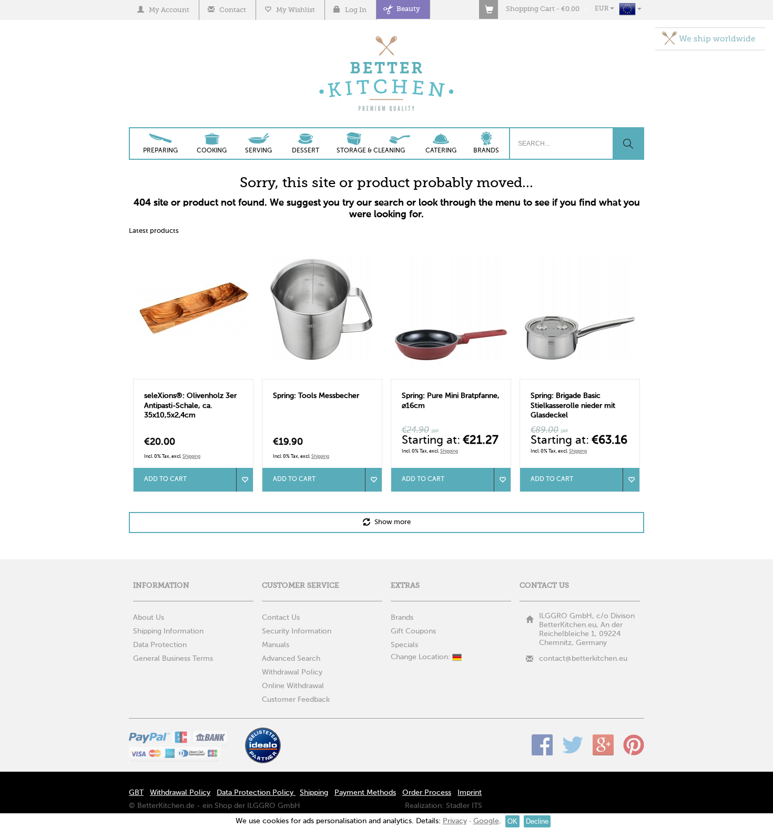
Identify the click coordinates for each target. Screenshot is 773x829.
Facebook (542, 744)
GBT (136, 792)
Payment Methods (365, 792)
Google (603, 744)
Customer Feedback (296, 699)
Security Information (296, 631)
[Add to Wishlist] (244, 480)
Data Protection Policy (256, 792)
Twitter (572, 744)
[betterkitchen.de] (387, 37)
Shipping (191, 456)
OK (512, 821)
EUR (602, 9)
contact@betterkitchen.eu (583, 658)
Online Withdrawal (293, 686)
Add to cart (165, 479)
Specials (404, 645)
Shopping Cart (530, 9)
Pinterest (633, 744)
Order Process (426, 792)
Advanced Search (291, 658)
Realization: (424, 806)
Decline (537, 821)
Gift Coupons (413, 631)
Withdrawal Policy (292, 672)
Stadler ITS (464, 806)
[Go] (628, 143)
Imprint (469, 792)
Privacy (455, 821)
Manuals (275, 645)
